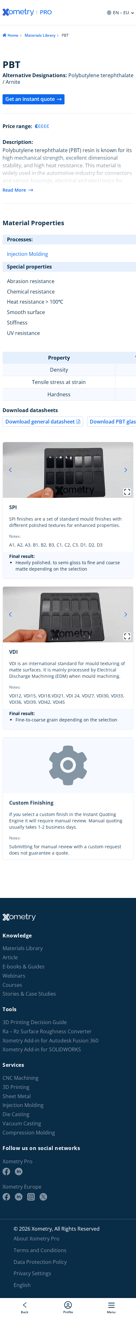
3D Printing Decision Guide (35, 1022)
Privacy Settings (32, 1273)
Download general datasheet (40, 421)
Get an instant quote (30, 99)
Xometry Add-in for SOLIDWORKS (42, 1049)
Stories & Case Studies (29, 994)
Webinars (14, 976)
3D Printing (16, 1087)
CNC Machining (21, 1078)
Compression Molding (29, 1132)
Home (13, 35)
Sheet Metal (17, 1096)
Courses (12, 985)
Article (10, 957)
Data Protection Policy (40, 1261)
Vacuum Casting (22, 1123)
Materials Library (40, 35)
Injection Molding (27, 253)
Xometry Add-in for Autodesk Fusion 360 (50, 1040)
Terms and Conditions (40, 1250)
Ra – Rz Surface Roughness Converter (47, 1031)
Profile (68, 1312)
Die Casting (16, 1114)
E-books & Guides (24, 966)
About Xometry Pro (36, 1238)
